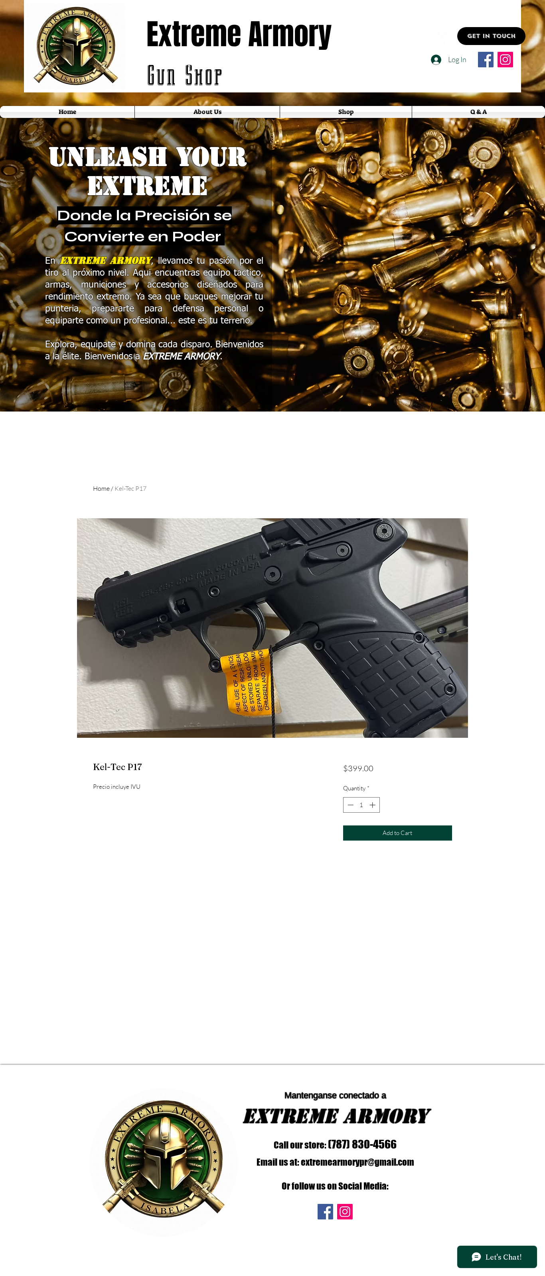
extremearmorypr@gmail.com (357, 1162)
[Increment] (373, 805)
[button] (491, 36)
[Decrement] (349, 805)
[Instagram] (505, 59)
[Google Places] (442, 36)
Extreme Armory (239, 34)
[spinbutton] (361, 805)
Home (101, 488)
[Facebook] (486, 59)
